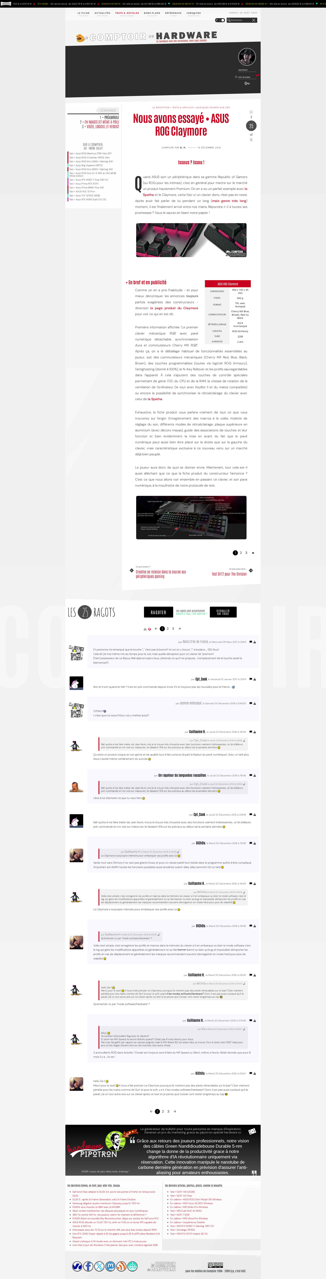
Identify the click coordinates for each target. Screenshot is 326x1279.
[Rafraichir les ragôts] (149, 629)
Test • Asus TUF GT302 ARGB (84, 195)
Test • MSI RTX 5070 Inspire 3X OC (189, 1233)
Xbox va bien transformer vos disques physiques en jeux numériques (110, 1210)
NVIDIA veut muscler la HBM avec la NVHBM (96, 1207)
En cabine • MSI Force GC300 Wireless (191, 1203)
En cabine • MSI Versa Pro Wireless (189, 1218)
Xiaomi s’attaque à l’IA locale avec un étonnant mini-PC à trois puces (109, 1241)
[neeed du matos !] (132, 1266)
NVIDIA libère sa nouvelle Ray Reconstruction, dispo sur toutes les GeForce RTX (116, 1218)
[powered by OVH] (77, 1266)
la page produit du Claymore (174, 308)
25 (251, 126)
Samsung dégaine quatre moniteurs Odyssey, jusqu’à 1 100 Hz (106, 1203)
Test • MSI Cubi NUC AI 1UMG (186, 1210)
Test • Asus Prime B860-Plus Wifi (86, 187)
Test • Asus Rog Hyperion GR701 (85, 165)
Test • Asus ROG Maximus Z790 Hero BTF (90, 153)
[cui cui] (99, 1266)
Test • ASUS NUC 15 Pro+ (82, 191)
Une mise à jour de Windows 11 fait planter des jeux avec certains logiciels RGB (115, 1245)
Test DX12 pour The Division (229, 573)
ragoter (158, 612)
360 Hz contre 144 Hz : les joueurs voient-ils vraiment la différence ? (109, 1214)
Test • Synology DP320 (182, 1229)
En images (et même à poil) (102, 121)
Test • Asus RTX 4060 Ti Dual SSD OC (88, 179)
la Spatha (155, 399)
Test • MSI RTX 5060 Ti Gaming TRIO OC (192, 1226)
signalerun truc (223, 612)
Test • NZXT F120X (179, 1214)
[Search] (229, 20)
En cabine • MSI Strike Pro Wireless (189, 1207)
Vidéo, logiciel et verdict (103, 126)
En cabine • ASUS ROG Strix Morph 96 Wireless (196, 1199)
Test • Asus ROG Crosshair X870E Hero (89, 157)
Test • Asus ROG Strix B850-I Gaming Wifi (91, 169)
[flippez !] (110, 1266)
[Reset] (253, 20)
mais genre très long (229, 201)
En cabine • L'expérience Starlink (187, 1222)
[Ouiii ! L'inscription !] (247, 57)
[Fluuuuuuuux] (121, 1266)
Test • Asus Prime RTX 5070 (83, 183)
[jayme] (88, 1266)
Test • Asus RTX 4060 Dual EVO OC (87, 199)
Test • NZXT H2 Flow (181, 1195)
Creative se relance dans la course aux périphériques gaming (161, 573)
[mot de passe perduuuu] (247, 85)
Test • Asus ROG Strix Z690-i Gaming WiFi (91, 161)
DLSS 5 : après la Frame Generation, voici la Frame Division (104, 1199)
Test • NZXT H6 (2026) (182, 1191)
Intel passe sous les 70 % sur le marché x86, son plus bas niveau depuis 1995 (115, 1229)
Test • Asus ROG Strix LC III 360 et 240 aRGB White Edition (92, 174)
